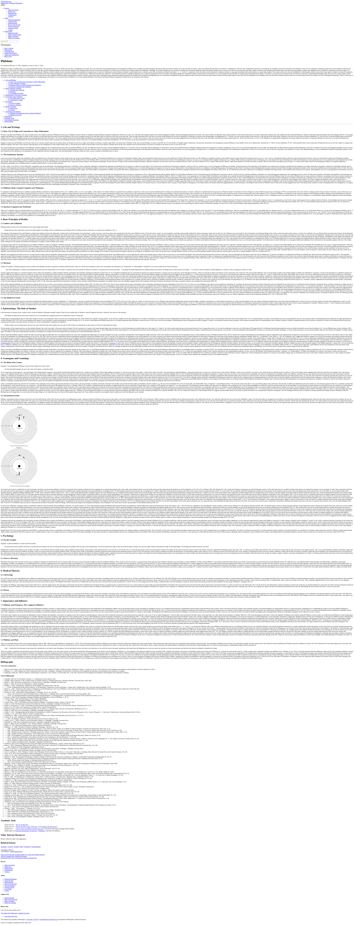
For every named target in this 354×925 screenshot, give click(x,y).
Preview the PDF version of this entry (27, 827)
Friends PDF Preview (10, 53)
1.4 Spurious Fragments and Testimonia (19, 87)
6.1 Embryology (13, 108)
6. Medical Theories (10, 106)
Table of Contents (13, 10)
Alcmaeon (4, 847)
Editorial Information (14, 20)
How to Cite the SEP (14, 25)
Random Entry (12, 13)
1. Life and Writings (10, 80)
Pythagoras (27, 847)
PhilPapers (42, 831)
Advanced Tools (13, 28)
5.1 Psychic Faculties (14, 103)
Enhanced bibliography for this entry (26, 831)
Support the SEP (13, 33)
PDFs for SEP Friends (14, 35)
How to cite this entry (22, 824)
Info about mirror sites (10, 916)
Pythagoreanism (5, 343)
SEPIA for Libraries (14, 38)
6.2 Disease (11, 110)
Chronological (12, 15)
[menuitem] (180, 10)
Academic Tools (9, 51)
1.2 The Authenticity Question (17, 83)
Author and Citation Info (11, 55)
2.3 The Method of (15, 93)
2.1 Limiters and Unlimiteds (16, 90)
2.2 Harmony (12, 92)
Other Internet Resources (11, 120)
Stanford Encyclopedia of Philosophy (11, 3)
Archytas (112, 343)
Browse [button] (6, 8)
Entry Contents (8, 48)
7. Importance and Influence (12, 111)
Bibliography (8, 50)
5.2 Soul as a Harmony (14, 105)
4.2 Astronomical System (15, 100)
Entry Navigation (5, 45)
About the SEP (12, 21)
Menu (2, 5)
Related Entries (8, 121)
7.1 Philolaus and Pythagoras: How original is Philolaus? (24, 113)
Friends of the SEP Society (49, 827)
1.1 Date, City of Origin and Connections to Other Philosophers (26, 82)
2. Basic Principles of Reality (12, 88)
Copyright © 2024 (6, 850)
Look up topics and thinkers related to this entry (29, 829)
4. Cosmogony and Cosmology (13, 96)
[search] (1, 43)
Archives (10, 16)
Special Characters (13, 26)
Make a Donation (13, 36)
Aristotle (16, 847)
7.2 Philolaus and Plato (14, 115)
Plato (21, 847)
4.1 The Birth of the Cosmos (16, 98)
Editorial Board (12, 23)
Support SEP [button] (8, 31)
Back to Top (8, 56)
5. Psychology (8, 101)
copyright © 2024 (32, 919)
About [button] (6, 18)
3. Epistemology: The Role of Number (15, 95)
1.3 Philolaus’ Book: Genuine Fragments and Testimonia (24, 85)
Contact (10, 30)
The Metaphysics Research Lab (48, 919)
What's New (11, 11)
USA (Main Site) (15, 913)
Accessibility (8, 889)
